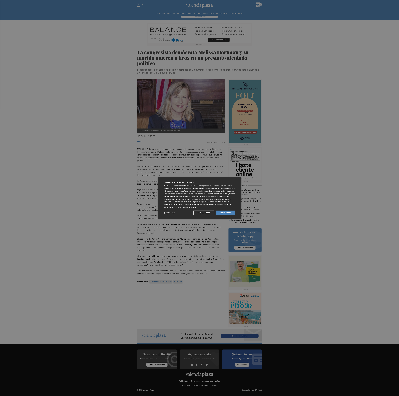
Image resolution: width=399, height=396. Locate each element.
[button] (169, 213)
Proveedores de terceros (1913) (218, 194)
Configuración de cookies (172, 207)
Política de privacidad (189, 207)
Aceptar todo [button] (225, 213)
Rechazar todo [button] (204, 213)
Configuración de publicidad (182, 204)
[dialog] (199, 198)
